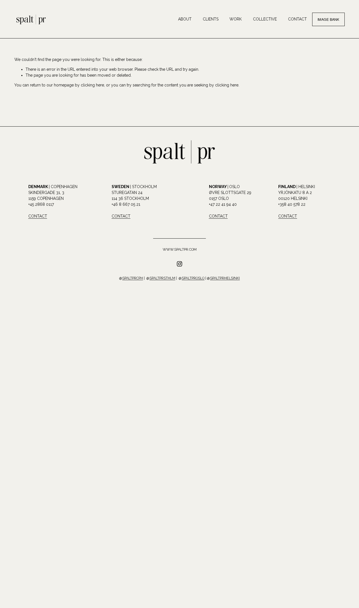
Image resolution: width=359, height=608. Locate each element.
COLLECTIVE (265, 19)
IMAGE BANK (328, 19)
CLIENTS (210, 19)
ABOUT (185, 19)
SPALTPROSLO (193, 278)
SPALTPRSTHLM (162, 278)
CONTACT (297, 19)
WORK (235, 19)
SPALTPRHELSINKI (225, 278)
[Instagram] (179, 264)
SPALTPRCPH (132, 278)
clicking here (92, 85)
